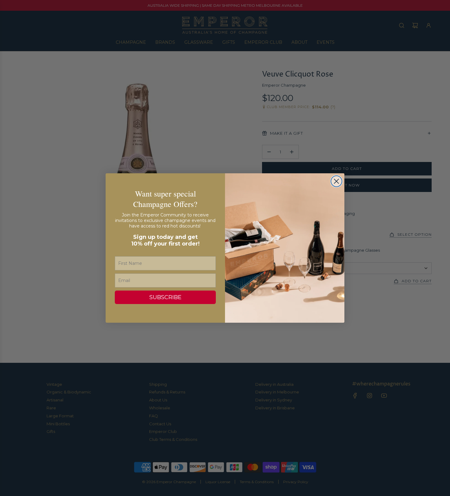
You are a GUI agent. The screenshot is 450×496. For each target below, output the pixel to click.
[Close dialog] (336, 181)
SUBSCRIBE (165, 297)
